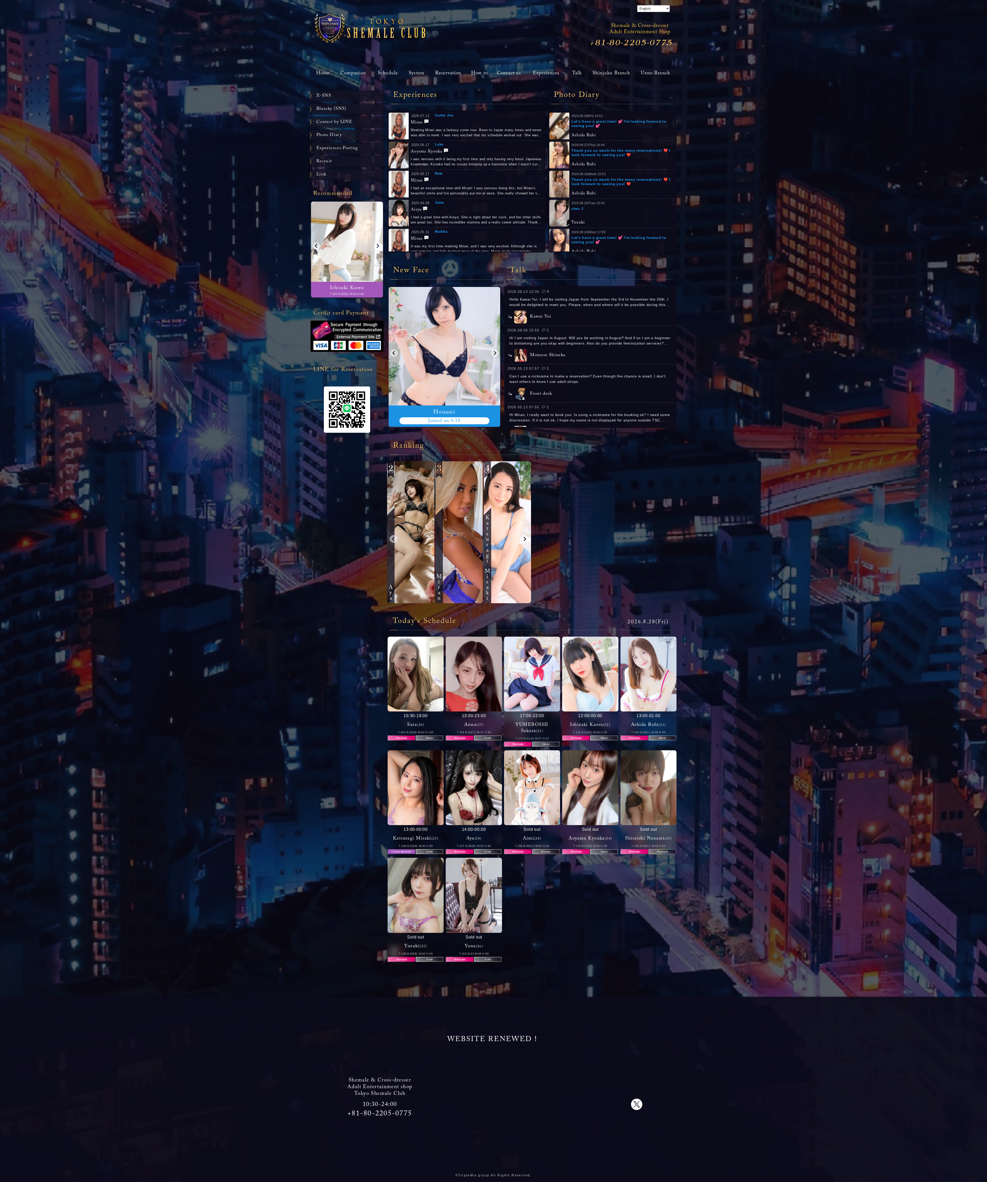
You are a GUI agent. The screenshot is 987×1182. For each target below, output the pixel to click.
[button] (394, 353)
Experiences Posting (337, 148)
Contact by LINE (334, 122)
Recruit (324, 161)
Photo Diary (329, 135)
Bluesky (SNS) (331, 109)
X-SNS (323, 96)
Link (321, 174)
